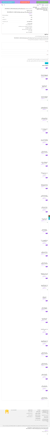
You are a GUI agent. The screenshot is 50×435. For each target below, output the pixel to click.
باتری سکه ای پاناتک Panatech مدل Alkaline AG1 (44, 364)
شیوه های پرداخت (37, 416)
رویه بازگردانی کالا (38, 418)
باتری (29, 30)
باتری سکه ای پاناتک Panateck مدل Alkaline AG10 (44, 398)
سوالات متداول (30, 411)
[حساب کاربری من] (4, 5)
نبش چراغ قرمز (44, 411)
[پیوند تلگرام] (26, 32)
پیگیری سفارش (35, 7)
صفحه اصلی (30, 8)
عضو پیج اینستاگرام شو (24, 2)
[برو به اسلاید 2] (25, 402)
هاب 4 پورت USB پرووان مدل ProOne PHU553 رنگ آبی (44, 342)
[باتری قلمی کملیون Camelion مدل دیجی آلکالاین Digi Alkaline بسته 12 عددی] (44, 225)
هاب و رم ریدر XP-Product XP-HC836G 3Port (44, 387)
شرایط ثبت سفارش (37, 413)
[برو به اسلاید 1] (25, 400)
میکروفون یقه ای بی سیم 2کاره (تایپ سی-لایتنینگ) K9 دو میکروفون (44, 140)
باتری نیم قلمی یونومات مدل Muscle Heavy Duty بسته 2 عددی (44, 108)
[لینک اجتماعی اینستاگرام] (28, 32)
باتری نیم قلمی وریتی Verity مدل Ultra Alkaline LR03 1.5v (44, 319)
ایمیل (47, 54)
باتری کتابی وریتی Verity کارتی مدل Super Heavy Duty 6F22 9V (44, 185)
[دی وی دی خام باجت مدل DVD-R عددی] (44, 124)
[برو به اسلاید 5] (25, 406)
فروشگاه (27, 8)
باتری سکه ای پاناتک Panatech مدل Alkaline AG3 (44, 263)
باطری (29, 29)
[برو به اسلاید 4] (25, 404)
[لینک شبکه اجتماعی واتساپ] (27, 32)
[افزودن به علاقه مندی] (47, 434)
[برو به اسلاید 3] (25, 403)
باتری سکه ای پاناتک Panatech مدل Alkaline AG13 (44, 152)
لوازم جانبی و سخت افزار (25, 29)
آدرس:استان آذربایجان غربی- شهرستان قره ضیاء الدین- (45, 411)
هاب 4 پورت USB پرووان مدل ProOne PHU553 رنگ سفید (44, 286)
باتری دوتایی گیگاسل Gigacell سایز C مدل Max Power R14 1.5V (44, 196)
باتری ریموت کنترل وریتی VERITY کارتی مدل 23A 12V (44, 97)
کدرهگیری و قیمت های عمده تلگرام (7, 2)
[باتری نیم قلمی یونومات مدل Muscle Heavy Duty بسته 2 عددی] (44, 103)
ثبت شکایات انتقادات (29, 416)
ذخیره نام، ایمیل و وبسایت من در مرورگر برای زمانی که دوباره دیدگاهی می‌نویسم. (37, 59)
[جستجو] (43, 5)
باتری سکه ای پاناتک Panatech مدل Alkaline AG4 (44, 353)
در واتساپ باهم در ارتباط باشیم (41, 2)
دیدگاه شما (46, 41)
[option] (40, 11)
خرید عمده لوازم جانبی (29, 413)
